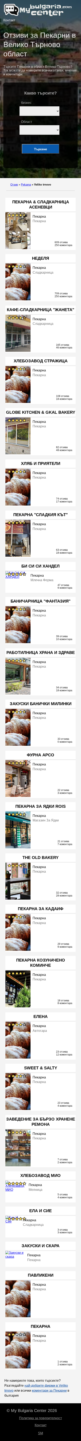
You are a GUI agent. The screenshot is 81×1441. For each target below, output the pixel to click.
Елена (40, 1016)
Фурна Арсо (40, 755)
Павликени (40, 1275)
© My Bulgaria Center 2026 (32, 1410)
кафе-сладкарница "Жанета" (40, 309)
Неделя (40, 258)
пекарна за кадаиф (40, 908)
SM (40, 1433)
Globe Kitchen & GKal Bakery (40, 412)
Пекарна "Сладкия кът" (40, 514)
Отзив (14, 184)
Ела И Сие (40, 1210)
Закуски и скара (40, 1245)
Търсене (40, 149)
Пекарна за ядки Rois (40, 806)
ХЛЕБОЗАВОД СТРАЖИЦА (41, 361)
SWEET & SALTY (40, 1068)
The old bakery (40, 857)
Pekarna (26, 184)
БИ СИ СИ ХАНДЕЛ (40, 566)
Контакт (9, 20)
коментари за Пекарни (49, 1390)
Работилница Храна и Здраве (40, 652)
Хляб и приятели (40, 463)
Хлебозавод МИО (40, 1175)
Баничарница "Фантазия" (40, 601)
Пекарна (40, 1326)
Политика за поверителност (40, 1418)
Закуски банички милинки (40, 703)
